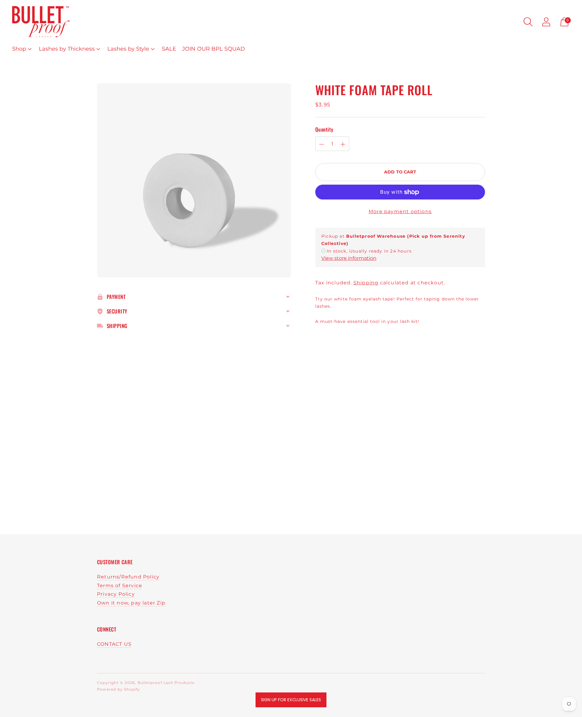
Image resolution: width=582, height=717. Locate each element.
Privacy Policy (116, 594)
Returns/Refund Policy (128, 577)
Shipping (366, 283)
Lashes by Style (128, 48)
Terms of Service (119, 585)
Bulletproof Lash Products (166, 682)
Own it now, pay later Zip (131, 603)
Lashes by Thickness (67, 48)
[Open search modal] (528, 21)
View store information (348, 258)
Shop (19, 48)
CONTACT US (114, 644)
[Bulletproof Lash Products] (41, 21)
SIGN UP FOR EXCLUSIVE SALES (291, 700)
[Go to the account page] (546, 21)
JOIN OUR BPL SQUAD (213, 48)
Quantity (324, 129)
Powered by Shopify (118, 689)
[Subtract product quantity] (322, 144)
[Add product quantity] (343, 144)
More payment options (400, 211)
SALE (169, 48)
